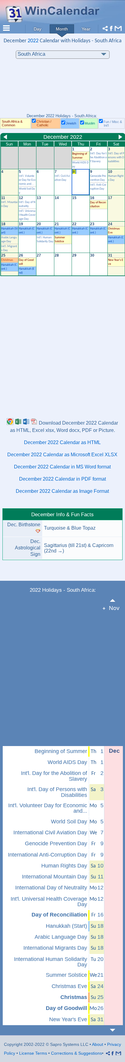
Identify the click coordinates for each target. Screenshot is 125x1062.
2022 (33, 41)
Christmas (7, 260)
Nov (114, 608)
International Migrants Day (55, 948)
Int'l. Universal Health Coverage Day (27, 215)
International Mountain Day (54, 876)
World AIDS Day (67, 762)
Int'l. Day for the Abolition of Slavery (98, 157)
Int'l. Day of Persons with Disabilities (116, 157)
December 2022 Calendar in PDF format (62, 479)
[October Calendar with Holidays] (116, 600)
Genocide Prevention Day (56, 843)
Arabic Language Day (61, 937)
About (97, 1044)
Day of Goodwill (66, 1008)
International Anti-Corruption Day (47, 854)
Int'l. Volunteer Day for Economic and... (27, 180)
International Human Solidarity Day (50, 962)
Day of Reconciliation (59, 914)
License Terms (33, 1053)
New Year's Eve (68, 1019)
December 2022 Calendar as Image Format (62, 491)
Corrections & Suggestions (76, 1053)
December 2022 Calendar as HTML (62, 442)
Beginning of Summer (61, 751)
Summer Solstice (66, 975)
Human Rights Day (64, 865)
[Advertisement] (62, 89)
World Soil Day (69, 821)
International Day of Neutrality (51, 887)
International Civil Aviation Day (50, 832)
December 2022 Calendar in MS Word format (62, 466)
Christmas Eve (69, 986)
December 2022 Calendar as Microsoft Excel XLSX (62, 454)
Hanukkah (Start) (66, 926)
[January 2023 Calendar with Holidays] (116, 1030)
